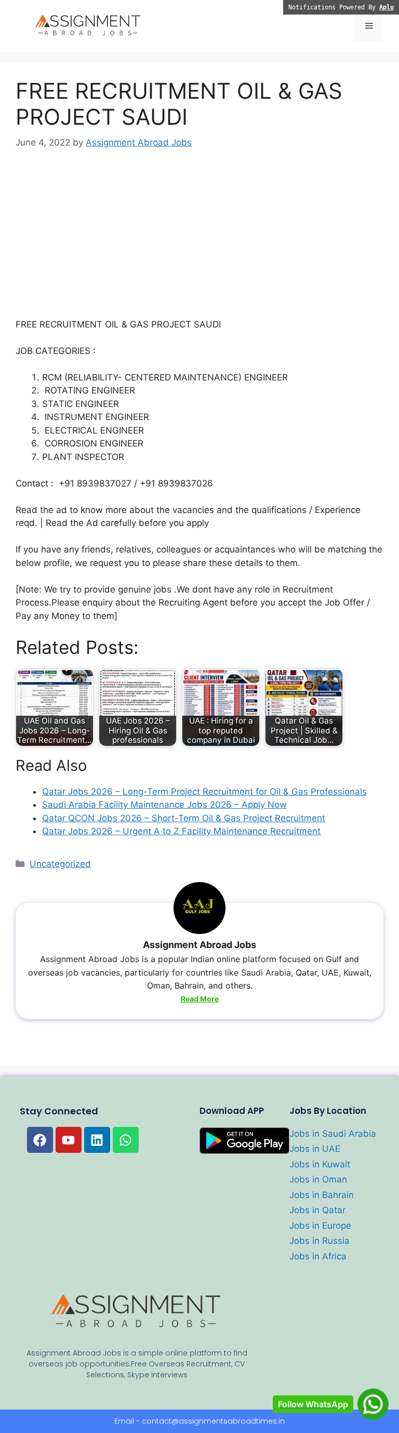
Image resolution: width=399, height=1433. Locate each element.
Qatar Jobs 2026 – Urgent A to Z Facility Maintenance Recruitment (181, 831)
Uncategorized (60, 864)
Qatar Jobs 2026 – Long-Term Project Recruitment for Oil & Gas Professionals (204, 791)
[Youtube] (69, 1140)
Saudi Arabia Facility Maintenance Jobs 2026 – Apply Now (164, 804)
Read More (200, 998)
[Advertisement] (199, 241)
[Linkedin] (97, 1140)
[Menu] (369, 26)
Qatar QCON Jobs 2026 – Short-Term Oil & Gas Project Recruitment (183, 818)
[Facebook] (40, 1140)
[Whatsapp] (126, 1140)
